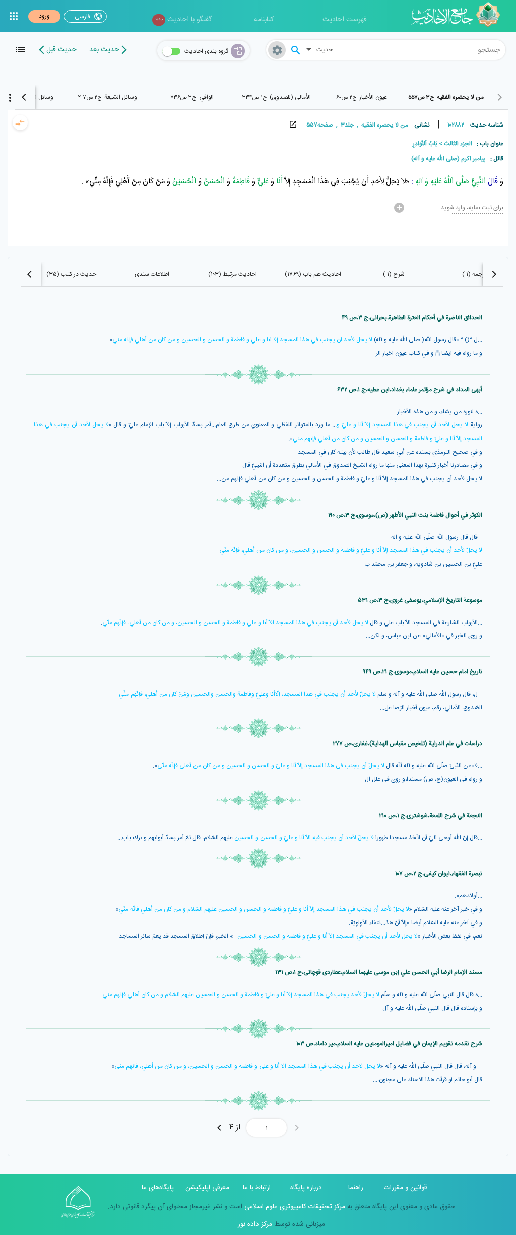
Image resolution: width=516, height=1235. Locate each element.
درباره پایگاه (306, 1187)
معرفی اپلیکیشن (207, 1187)
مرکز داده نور (255, 1224)
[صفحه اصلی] (459, 16)
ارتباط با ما (257, 1187)
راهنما (355, 1187)
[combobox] (422, 49)
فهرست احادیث (344, 20)
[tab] (446, 97)
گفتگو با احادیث (183, 20)
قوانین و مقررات (405, 1187)
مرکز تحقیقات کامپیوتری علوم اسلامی (293, 1206)
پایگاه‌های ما (158, 1187)
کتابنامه (264, 20)
